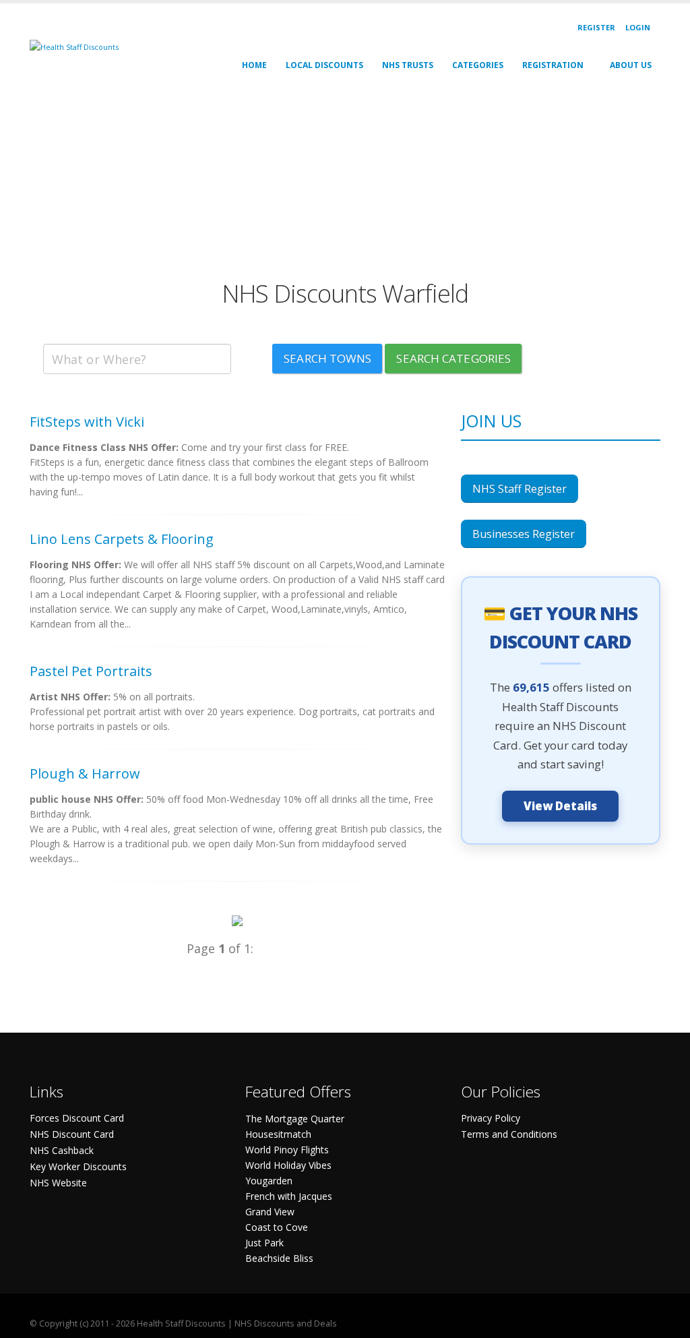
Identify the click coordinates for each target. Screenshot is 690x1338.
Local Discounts (324, 65)
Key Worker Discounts (78, 1166)
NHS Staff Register (519, 488)
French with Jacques (288, 1196)
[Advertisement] (345, 184)
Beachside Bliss (279, 1258)
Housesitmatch (278, 1134)
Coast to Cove (276, 1227)
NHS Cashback (62, 1150)
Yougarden (268, 1180)
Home (254, 65)
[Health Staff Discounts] (74, 46)
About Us (631, 65)
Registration (553, 65)
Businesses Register (523, 533)
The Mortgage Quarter (294, 1118)
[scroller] (666, 1322)
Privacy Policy (490, 1118)
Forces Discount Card (77, 1118)
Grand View (269, 1211)
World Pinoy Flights (287, 1149)
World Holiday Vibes (288, 1165)
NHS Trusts (407, 65)
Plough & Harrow (85, 773)
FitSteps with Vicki (87, 422)
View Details (560, 806)
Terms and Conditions (509, 1134)
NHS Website (58, 1182)
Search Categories (453, 358)
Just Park (264, 1242)
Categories (477, 65)
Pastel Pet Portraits (91, 671)
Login (637, 27)
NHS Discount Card (72, 1134)
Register (596, 27)
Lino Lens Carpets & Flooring (122, 539)
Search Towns (327, 358)
